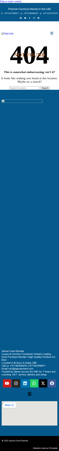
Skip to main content (10, 1)
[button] (52, 33)
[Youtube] (25, 18)
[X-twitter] (29, 18)
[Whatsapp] (34, 383)
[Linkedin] (38, 18)
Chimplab (53, 448)
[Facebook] (20, 18)
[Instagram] (34, 18)
